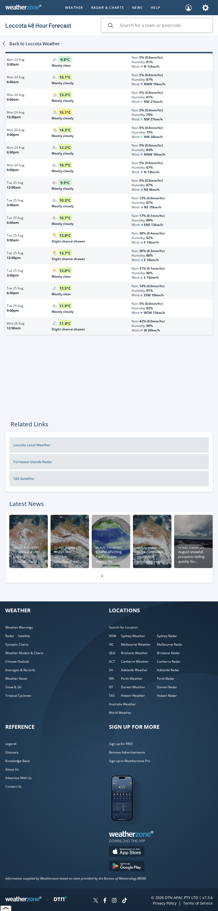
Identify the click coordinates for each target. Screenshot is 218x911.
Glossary (11, 752)
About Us (12, 769)
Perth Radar (165, 678)
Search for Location (123, 627)
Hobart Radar (167, 695)
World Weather (120, 712)
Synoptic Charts (16, 644)
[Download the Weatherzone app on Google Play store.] (126, 867)
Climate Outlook (17, 661)
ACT (112, 661)
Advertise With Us (18, 778)
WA (111, 678)
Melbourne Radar (170, 644)
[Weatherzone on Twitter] (95, 901)
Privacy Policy (165, 903)
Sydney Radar (167, 636)
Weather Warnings (19, 627)
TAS (112, 695)
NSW (112, 636)
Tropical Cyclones (18, 695)
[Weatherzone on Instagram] (114, 901)
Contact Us (13, 786)
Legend (10, 744)
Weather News (16, 678)
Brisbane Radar (168, 653)
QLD (112, 653)
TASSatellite (23, 478)
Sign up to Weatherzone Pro (129, 761)
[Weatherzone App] (126, 828)
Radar (9, 636)
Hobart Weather (133, 695)
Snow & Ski (13, 687)
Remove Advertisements (127, 752)
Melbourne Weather (136, 644)
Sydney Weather (133, 636)
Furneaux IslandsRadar (32, 461)
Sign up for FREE (121, 744)
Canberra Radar (169, 661)
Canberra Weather (135, 661)
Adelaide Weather (134, 670)
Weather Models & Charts (24, 653)
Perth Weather (131, 678)
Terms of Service (198, 903)
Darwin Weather (133, 687)
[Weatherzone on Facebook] (104, 901)
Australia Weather (122, 704)
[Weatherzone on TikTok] (124, 901)
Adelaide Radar (168, 670)
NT (111, 687)
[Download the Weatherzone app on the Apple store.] (126, 852)
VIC (111, 644)
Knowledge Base (17, 761)
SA (111, 670)
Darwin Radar (167, 687)
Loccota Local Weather (32, 445)
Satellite (24, 636)
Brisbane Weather (134, 653)
